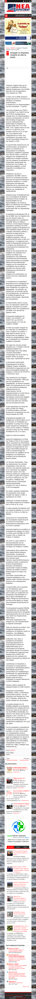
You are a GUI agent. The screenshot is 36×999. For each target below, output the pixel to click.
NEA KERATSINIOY (21, 998)
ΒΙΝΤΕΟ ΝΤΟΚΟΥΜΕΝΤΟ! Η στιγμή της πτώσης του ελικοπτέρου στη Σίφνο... (21, 884)
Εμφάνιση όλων (26, 986)
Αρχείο (25, 847)
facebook (26, 1)
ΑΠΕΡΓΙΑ (12, 750)
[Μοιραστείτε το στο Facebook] (11, 752)
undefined (23, 770)
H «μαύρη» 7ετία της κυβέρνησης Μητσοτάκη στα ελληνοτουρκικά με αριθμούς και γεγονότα (17, 959)
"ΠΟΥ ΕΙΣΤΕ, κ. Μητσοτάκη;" (16, 982)
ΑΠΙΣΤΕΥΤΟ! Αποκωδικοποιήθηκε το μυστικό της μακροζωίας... (20, 898)
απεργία (12, 93)
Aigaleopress (12, 981)
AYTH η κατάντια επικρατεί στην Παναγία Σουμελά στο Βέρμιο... (20, 852)
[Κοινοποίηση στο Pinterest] (13, 752)
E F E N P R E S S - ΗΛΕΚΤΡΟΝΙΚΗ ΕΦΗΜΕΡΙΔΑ (16, 955)
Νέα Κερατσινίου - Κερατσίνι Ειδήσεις (15, 995)
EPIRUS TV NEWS (14, 964)
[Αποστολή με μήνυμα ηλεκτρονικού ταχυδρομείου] (6, 752)
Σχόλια (18, 847)
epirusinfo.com (13, 972)
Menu (6, 1)
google (28, 1)
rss (30, 1)
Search (29, 15)
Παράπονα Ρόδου (14, 948)
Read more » (17, 772)
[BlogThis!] (8, 752)
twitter (23, 1)
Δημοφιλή (10, 847)
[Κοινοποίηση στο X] (10, 752)
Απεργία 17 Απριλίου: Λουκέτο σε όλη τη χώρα (19, 55)
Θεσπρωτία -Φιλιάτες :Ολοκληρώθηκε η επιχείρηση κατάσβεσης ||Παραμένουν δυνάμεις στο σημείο (18, 967)
